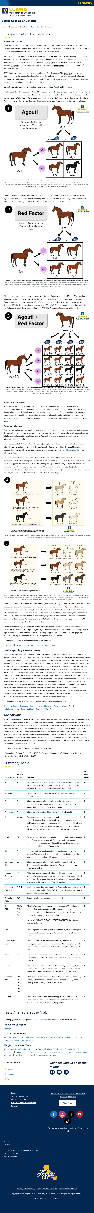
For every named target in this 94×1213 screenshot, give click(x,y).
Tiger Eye (7, 1028)
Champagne (71, 449)
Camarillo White (45, 706)
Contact (10, 1074)
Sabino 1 (30, 709)
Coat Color (24, 27)
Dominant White (60, 706)
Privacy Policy (16, 1106)
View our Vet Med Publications (23, 1102)
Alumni (7, 1147)
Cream (62, 449)
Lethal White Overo (11, 709)
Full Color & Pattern (11, 1040)
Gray (70, 706)
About (9, 1069)
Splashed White (42, 709)
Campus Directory (11, 1153)
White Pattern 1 (28, 1037)
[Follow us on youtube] (59, 1072)
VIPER (6, 1141)
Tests (9, 1079)
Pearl (83, 449)
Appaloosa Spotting (11, 706)
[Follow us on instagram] (66, 1072)
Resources (13, 27)
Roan (23, 709)
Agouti (56, 87)
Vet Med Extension (18, 1099)
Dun (78, 449)
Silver (6, 452)
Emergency (15, 1093)
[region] (47, 888)
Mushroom (16, 452)
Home (4, 27)
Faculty (7, 1144)
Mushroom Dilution (35, 645)
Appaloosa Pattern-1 (29, 706)
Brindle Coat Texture (55, 1049)
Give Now (68, 1103)
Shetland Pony (27, 1040)
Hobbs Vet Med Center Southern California (21, 1150)
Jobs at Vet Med (10, 1156)
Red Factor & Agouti (12, 1037)
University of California (68, 1188)
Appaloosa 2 (67, 1037)
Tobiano (53, 709)
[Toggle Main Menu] (3, 3)
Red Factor (67, 87)
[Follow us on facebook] (52, 1072)
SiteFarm (58, 1198)
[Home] (19, 11)
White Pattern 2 (42, 1037)
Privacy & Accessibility (26, 1188)
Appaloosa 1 (55, 1037)
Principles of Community (47, 1188)
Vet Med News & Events (20, 1096)
